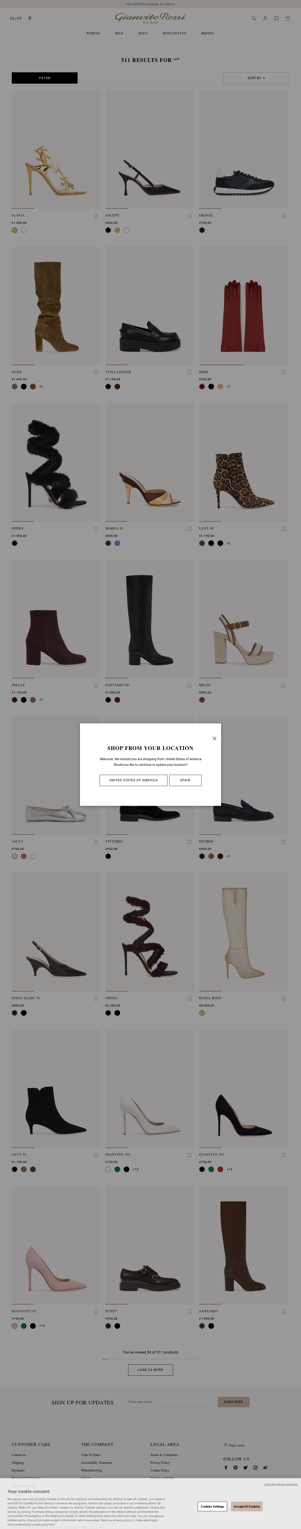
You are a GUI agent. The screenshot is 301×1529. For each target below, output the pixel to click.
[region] (150, 1503)
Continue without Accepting (281, 1484)
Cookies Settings (212, 1506)
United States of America (133, 780)
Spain (185, 780)
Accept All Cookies (247, 1506)
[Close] (214, 738)
